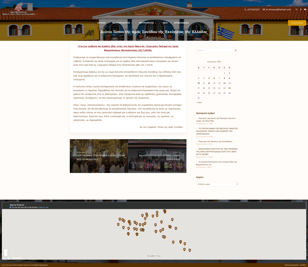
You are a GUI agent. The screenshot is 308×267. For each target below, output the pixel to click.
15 (224, 83)
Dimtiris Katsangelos (40, 265)
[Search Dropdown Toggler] (297, 10)
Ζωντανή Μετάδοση (297, 23)
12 (209, 83)
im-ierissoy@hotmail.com (278, 9)
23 (230, 88)
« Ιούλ (199, 102)
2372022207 (253, 9)
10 (199, 83)
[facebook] (301, 9)
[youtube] (305, 9)
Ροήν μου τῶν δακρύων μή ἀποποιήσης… (216, 141)
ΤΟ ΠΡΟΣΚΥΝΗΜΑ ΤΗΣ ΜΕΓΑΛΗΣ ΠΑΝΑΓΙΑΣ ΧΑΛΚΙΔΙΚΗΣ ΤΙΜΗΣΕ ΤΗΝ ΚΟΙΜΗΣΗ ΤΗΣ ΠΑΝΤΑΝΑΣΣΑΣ (217, 131)
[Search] (235, 50)
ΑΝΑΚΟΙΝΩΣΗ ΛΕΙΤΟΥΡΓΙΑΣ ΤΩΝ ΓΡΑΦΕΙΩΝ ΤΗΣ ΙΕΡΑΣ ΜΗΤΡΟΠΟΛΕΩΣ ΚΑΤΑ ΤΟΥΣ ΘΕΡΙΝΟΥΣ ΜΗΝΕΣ (216, 151)
